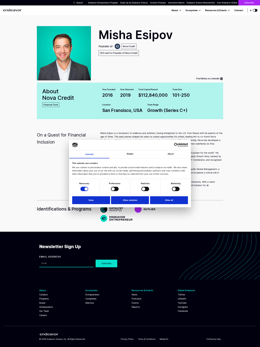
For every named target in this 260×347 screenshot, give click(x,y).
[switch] (115, 189)
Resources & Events (216, 10)
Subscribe (249, 2)
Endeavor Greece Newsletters (201, 2)
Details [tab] (130, 154)
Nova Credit (129, 46)
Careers (43, 315)
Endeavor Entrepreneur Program (103, 2)
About (174, 10)
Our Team (44, 311)
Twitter (181, 294)
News (134, 294)
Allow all (169, 200)
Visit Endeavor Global (227, 2)
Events (135, 303)
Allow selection (130, 200)
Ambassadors (46, 307)
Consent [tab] (89, 154)
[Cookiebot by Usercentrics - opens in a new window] (176, 145)
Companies (90, 298)
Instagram (183, 307)
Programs (44, 298)
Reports (136, 307)
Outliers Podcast (158, 2)
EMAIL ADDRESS (50, 256)
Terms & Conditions (146, 339)
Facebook (183, 311)
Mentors (89, 303)
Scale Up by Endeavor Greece (134, 2)
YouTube (182, 303)
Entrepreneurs (92, 294)
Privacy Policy (127, 339)
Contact (238, 10)
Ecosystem (192, 10)
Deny (91, 200)
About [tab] (171, 154)
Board (42, 303)
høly (219, 339)
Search (79, 2)
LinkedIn (215, 78)
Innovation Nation (176, 2)
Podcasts (136, 298)
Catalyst (43, 294)
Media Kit (164, 339)
